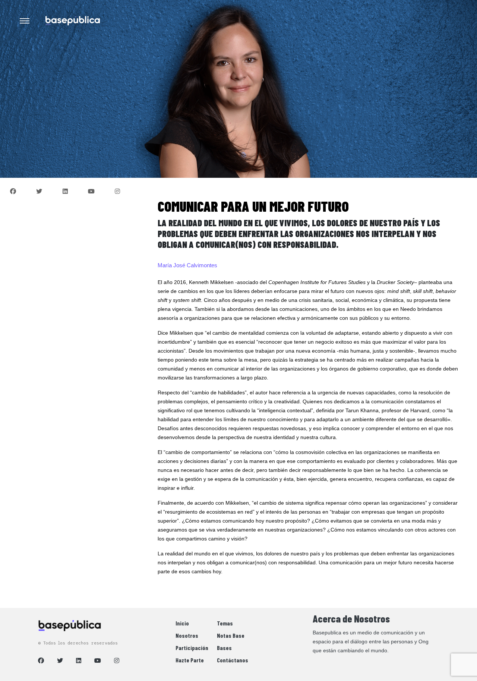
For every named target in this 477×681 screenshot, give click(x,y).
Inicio (182, 623)
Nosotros (187, 635)
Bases (224, 647)
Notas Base (230, 635)
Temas (225, 623)
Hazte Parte (190, 660)
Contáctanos (232, 660)
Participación (192, 647)
